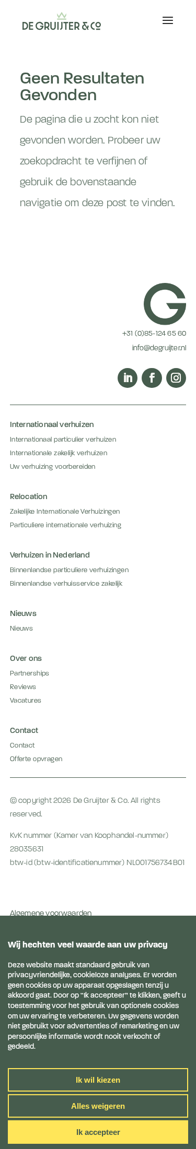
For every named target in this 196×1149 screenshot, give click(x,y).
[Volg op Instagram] (176, 378)
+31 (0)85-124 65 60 (154, 334)
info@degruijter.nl (159, 348)
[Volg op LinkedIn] (127, 378)
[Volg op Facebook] (152, 378)
